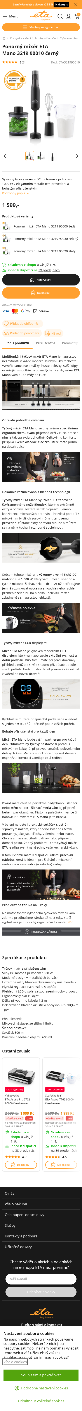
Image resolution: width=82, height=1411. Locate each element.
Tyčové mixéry (69, 38)
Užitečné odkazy (18, 1246)
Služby (10, 1225)
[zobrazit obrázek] (4, 156)
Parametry (70, 343)
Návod (56, 333)
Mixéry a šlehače (45, 38)
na (24, 1150)
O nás (9, 1193)
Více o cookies (15, 1362)
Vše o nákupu (16, 1204)
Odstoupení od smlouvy (24, 1214)
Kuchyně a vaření (20, 38)
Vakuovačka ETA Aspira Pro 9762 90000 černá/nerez (17, 1099)
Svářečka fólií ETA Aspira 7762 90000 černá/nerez (59, 1099)
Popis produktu (17, 343)
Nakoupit (61, 4)
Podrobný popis (13, 193)
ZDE (70, 922)
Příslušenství (45, 343)
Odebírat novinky (41, 1292)
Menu (10, 16)
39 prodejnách (49, 270)
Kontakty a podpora (21, 1236)
